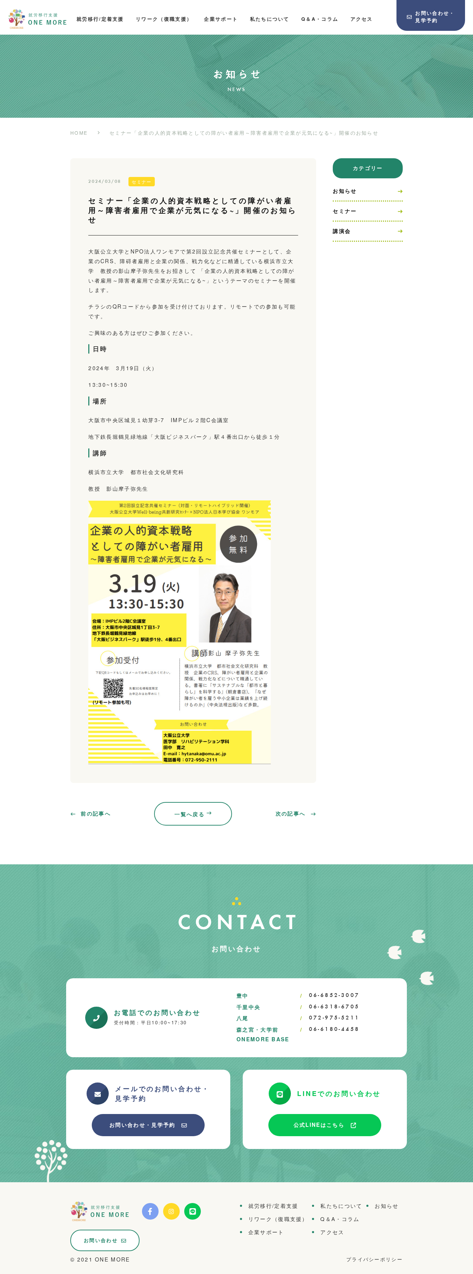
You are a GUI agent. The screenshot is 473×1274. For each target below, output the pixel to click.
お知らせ (345, 191)
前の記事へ (96, 813)
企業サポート (221, 18)
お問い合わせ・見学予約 (142, 1125)
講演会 (342, 231)
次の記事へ (291, 813)
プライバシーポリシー (374, 1259)
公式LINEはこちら (319, 1125)
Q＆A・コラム (319, 18)
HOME (79, 132)
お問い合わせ (101, 1240)
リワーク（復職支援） (164, 18)
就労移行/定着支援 (100, 18)
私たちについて (269, 18)
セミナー (345, 211)
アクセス (361, 18)
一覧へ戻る (190, 814)
